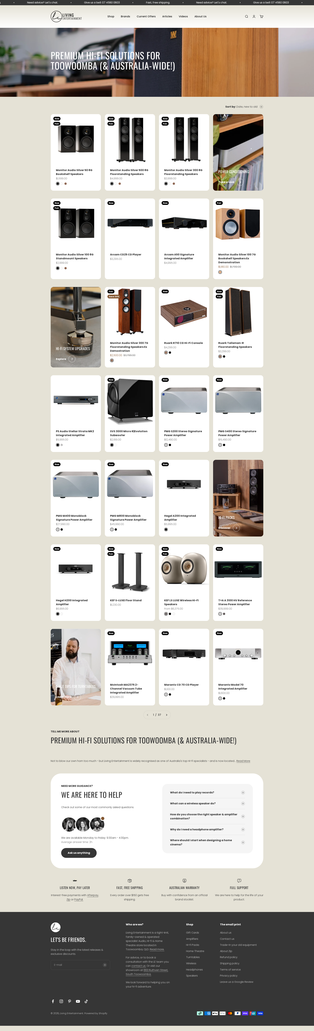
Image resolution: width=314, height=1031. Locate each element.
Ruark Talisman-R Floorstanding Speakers (235, 345)
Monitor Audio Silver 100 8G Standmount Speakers (75, 256)
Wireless (191, 963)
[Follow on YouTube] (78, 1001)
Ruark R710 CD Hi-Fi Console (183, 343)
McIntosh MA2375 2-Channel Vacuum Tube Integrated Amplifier (126, 688)
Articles (167, 16)
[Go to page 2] (166, 715)
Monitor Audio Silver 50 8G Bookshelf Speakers (74, 172)
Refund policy (228, 957)
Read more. (157, 949)
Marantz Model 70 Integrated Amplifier (232, 687)
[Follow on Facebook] (53, 1001)
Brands (125, 16)
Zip (68, 899)
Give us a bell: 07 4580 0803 (76, 2)
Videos (183, 16)
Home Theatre (195, 951)
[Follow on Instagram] (61, 1001)
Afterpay (92, 895)
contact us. (138, 966)
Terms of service (230, 969)
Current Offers (146, 16)
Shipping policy (229, 963)
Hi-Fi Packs (192, 945)
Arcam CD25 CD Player (125, 254)
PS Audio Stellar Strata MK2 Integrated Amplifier (75, 433)
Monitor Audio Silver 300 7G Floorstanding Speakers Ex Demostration (129, 347)
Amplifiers (192, 939)
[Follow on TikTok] (86, 1001)
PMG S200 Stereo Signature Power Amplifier (183, 433)
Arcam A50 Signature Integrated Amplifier (179, 256)
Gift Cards (192, 933)
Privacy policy (228, 976)
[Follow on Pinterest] (69, 1001)
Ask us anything (79, 853)
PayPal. (78, 899)
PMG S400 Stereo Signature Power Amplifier (237, 433)
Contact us (227, 939)
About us (225, 933)
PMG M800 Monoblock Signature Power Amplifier (128, 518)
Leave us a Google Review (236, 982)
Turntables (193, 957)
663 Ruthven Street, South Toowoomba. (147, 972)
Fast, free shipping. (132, 2)
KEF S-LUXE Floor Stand (126, 600)
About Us (200, 16)
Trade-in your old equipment (238, 945)
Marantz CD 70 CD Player (181, 685)
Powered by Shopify (95, 1013)
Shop (110, 16)
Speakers (192, 976)
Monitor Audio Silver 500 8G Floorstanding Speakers (129, 172)
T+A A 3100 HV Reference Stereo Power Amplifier (235, 602)
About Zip (226, 951)
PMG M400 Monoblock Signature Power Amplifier (74, 518)
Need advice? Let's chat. (16, 2)
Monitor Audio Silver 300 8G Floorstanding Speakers (183, 172)
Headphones (194, 969)
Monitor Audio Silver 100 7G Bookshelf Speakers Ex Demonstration (237, 258)
